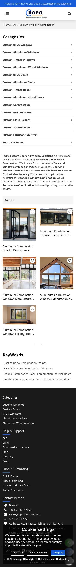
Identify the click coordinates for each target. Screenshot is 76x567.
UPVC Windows (12, 414)
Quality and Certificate (16, 485)
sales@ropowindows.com (24, 514)
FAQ (5, 438)
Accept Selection (38, 552)
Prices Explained (13, 481)
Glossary (8, 456)
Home (7, 25)
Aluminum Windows (15, 418)
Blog (5, 452)
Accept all (58, 552)
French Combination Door (19, 374)
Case (5, 461)
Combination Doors (15, 379)
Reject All (18, 552)
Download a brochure (16, 447)
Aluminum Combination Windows (50, 379)
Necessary (15, 559)
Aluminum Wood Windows (19, 423)
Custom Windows (13, 404)
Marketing (64, 559)
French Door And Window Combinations (28, 368)
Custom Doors (11, 409)
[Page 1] (35, 344)
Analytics (31, 559)
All (15, 25)
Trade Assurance (13, 490)
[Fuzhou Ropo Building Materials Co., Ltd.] (36, 13)
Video (6, 442)
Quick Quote (10, 476)
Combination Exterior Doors (54, 374)
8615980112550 (18, 519)
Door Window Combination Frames (25, 363)
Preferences (47, 559)
